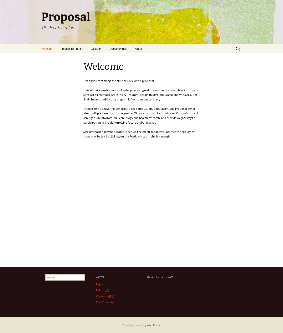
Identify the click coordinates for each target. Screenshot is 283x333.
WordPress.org (105, 302)
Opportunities (118, 49)
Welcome (46, 49)
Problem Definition (71, 49)
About (138, 49)
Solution (96, 49)
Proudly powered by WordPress (141, 325)
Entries (103, 290)
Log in (99, 284)
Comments (105, 296)
